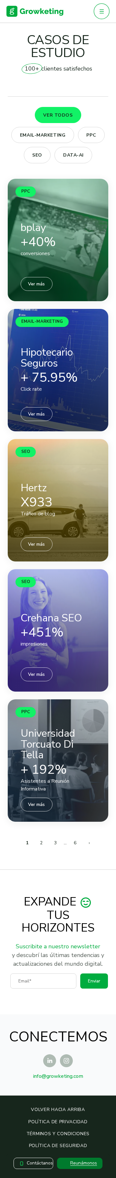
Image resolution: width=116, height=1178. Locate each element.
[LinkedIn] (49, 1060)
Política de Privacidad (57, 1122)
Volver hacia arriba (58, 1109)
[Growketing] (34, 11)
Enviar (94, 981)
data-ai (73, 155)
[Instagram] (66, 1060)
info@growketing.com (58, 1076)
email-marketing (42, 135)
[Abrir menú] (101, 11)
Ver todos (57, 115)
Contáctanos (40, 1163)
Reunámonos (83, 1163)
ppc (91, 135)
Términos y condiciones (58, 1134)
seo (37, 155)
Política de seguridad (58, 1146)
